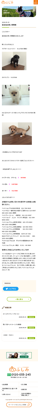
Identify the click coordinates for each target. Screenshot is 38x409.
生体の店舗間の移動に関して (26, 394)
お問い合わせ (6, 394)
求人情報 (24, 384)
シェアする (12, 288)
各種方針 (24, 389)
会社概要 (5, 384)
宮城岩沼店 (7, 283)
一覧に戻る (19, 299)
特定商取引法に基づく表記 (9, 389)
